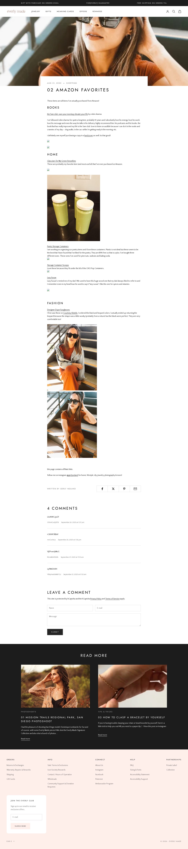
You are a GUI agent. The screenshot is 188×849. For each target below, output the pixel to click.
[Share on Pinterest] (124, 489)
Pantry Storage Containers (58, 246)
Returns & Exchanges (15, 765)
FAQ (132, 765)
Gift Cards (11, 779)
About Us (99, 765)
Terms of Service (112, 599)
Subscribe (20, 826)
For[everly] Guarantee (98, 3)
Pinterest (99, 779)
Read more (25, 739)
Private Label (171, 765)
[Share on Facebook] (102, 489)
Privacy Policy (95, 599)
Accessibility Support (139, 779)
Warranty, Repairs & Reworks (19, 770)
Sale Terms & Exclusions (58, 765)
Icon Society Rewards (57, 770)
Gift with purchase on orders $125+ (40, 3)
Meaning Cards (65, 11)
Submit (55, 632)
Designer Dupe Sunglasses (58, 310)
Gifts (48, 11)
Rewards (97, 11)
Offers (83, 11)
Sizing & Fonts (135, 770)
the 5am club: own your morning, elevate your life (67, 114)
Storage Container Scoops (58, 265)
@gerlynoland (72, 475)
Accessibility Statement (139, 774)
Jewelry (35, 11)
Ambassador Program (104, 783)
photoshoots (28, 712)
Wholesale (52, 779)
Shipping (10, 774)
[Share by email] (135, 489)
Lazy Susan (51, 278)
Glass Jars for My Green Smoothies (61, 161)
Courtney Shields (70, 313)
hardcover (88, 135)
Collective (170, 770)
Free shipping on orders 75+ (152, 3)
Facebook (99, 774)
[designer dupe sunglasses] (72, 390)
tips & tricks (105, 712)
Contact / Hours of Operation (60, 774)
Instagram (99, 770)
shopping (71, 83)
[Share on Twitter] (113, 489)
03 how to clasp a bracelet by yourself (131, 717)
